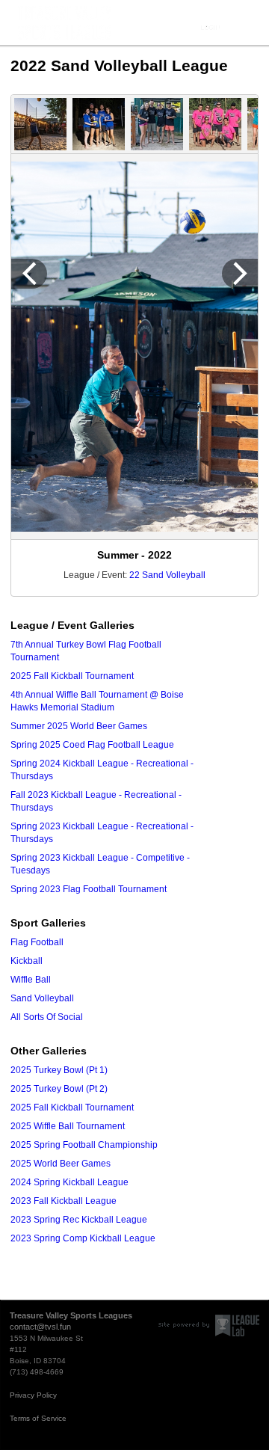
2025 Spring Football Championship (84, 1145)
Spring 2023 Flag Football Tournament (88, 889)
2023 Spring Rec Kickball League (78, 1219)
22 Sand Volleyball (167, 575)
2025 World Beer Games (60, 1163)
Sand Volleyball (42, 998)
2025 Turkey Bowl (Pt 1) (59, 1070)
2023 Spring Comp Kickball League (82, 1238)
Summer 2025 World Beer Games (78, 726)
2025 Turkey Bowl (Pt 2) (59, 1089)
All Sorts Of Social (46, 1017)
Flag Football (37, 942)
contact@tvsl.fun (40, 1326)
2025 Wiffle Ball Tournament (67, 1126)
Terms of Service (38, 1418)
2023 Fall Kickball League (63, 1201)
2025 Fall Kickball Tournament (72, 676)
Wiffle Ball (30, 979)
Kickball (26, 961)
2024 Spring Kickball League (69, 1182)
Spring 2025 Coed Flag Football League (92, 745)
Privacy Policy (33, 1395)
